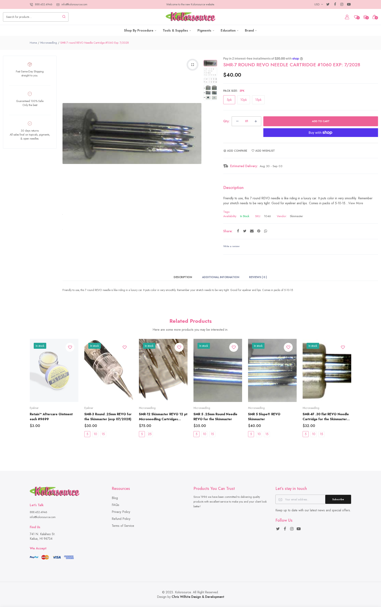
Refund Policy (121, 518)
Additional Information (220, 277)
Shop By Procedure (139, 30)
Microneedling (48, 43)
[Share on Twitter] (244, 231)
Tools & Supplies (176, 30)
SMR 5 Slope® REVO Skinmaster (264, 416)
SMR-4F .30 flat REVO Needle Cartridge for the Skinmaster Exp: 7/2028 (326, 417)
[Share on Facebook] (237, 231)
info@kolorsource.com (74, 4)
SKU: (258, 216)
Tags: (226, 212)
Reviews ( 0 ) (258, 277)
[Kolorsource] (190, 17)
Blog (115, 498)
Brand (250, 30)
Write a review (231, 246)
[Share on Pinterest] (258, 231)
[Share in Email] (251, 231)
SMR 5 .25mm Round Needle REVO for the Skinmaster (215, 416)
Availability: (230, 216)
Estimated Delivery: (244, 166)
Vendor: (282, 216)
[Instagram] (341, 4)
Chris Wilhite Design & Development (198, 596)
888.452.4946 (43, 4)
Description (183, 277)
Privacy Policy (121, 512)
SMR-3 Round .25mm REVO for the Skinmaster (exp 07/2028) (108, 416)
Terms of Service (123, 525)
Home (33, 43)
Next (197, 133)
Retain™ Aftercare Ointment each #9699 (51, 416)
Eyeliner (34, 408)
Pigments (204, 30)
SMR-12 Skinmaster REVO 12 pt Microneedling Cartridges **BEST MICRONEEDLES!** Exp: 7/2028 (163, 417)
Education (229, 30)
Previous (66, 133)
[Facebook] (334, 4)
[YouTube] (348, 4)
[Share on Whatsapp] (265, 231)
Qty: (226, 121)
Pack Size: (233, 91)
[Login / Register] (347, 16)
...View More (354, 203)
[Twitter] (327, 4)
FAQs (115, 505)
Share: (227, 231)
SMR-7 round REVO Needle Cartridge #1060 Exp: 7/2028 (291, 64)
